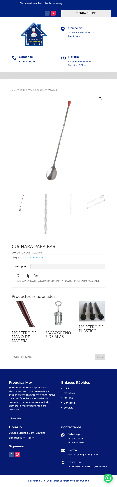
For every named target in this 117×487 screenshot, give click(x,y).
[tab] (21, 266)
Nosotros (69, 393)
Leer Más (16, 418)
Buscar (100, 356)
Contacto (69, 402)
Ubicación (75, 28)
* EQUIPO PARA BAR (27, 90)
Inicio (14, 90)
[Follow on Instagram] (53, 13)
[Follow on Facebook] (47, 13)
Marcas (68, 397)
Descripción (21, 266)
